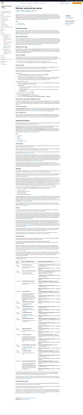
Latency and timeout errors (28, 218)
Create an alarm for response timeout (42, 233)
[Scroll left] (20, 3)
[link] (29, 6)
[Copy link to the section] (14, 28)
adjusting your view (27, 131)
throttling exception (29, 225)
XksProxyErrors (34, 162)
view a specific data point (53, 163)
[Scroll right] (45, 3)
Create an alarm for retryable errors (22, 205)
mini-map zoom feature (25, 56)
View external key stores (36, 249)
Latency (18, 138)
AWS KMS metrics (32, 38)
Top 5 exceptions (20, 139)
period (21, 31)
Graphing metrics (42, 116)
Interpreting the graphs (21, 24)
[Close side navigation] (13, 6)
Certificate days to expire (21, 141)
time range (23, 48)
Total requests (19, 135)
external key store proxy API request (52, 179)
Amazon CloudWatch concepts (22, 34)
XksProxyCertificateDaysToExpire (41, 389)
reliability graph (37, 43)
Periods (35, 79)
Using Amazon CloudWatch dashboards (33, 110)
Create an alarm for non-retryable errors (24, 378)
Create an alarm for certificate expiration (38, 392)
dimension (33, 40)
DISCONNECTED (34, 130)
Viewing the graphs (20, 23)
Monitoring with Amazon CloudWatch (42, 19)
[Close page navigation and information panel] (81, 14)
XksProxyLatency (32, 228)
